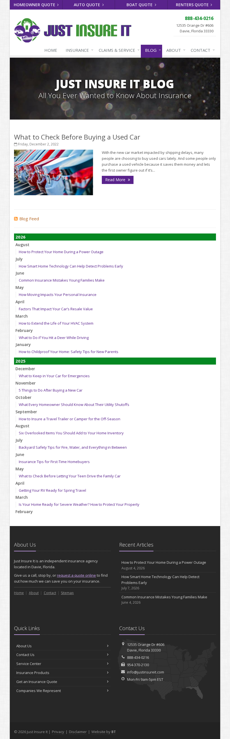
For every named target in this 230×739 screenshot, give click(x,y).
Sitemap (67, 592)
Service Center (28, 663)
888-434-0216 (138, 657)
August (22, 244)
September (26, 411)
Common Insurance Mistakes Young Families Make (62, 280)
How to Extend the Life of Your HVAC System (56, 323)
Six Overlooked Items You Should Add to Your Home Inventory (71, 432)
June (19, 273)
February (24, 330)
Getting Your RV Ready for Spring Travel (52, 490)
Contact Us (25, 654)
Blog (151, 50)
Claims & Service (118, 50)
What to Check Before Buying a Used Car (77, 136)
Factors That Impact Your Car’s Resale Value (56, 308)
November (25, 383)
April (19, 301)
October (23, 397)
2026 (20, 237)
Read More (116, 179)
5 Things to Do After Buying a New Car (50, 390)
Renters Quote (193, 4)
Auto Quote (87, 4)
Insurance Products (32, 672)
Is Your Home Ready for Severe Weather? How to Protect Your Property (79, 504)
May (19, 287)
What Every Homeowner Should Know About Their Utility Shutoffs (74, 404)
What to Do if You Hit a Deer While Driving (54, 337)
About (174, 50)
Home (50, 50)
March (21, 316)
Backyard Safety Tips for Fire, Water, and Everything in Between (73, 447)
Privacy (58, 731)
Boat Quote (140, 4)
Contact (201, 50)
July (19, 259)
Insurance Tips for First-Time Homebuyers (54, 461)
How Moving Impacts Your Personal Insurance (57, 294)
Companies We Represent (38, 690)
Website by (103, 731)
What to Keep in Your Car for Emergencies (54, 375)
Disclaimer (78, 731)
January (23, 344)
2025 (20, 361)
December (25, 368)
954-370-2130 (138, 664)
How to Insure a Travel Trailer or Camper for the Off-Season (69, 418)
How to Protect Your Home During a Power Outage (61, 251)
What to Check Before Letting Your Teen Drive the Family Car (70, 476)
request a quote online (76, 575)
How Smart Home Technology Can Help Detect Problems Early (71, 266)
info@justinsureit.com (145, 672)
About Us (24, 645)
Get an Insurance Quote (36, 681)
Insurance (78, 50)
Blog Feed (29, 218)
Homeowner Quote (35, 4)
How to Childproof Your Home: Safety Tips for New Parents (68, 351)
